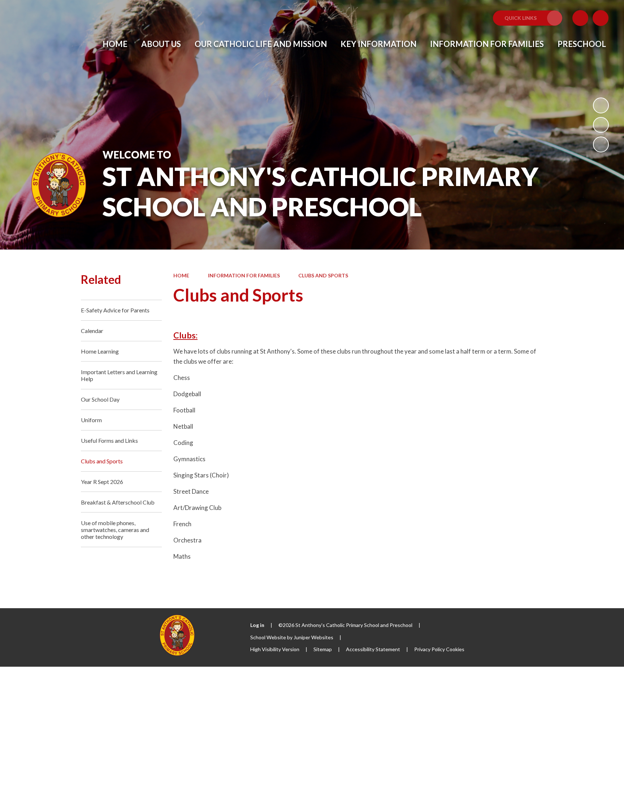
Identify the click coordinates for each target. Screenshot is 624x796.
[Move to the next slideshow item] (601, 144)
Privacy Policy (429, 649)
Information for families (244, 275)
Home (181, 275)
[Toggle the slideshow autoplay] (601, 105)
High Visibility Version (274, 649)
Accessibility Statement (373, 649)
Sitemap (322, 649)
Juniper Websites (313, 637)
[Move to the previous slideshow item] (601, 125)
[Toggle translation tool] (580, 18)
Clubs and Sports (323, 275)
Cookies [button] (455, 649)
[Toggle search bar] (600, 18)
